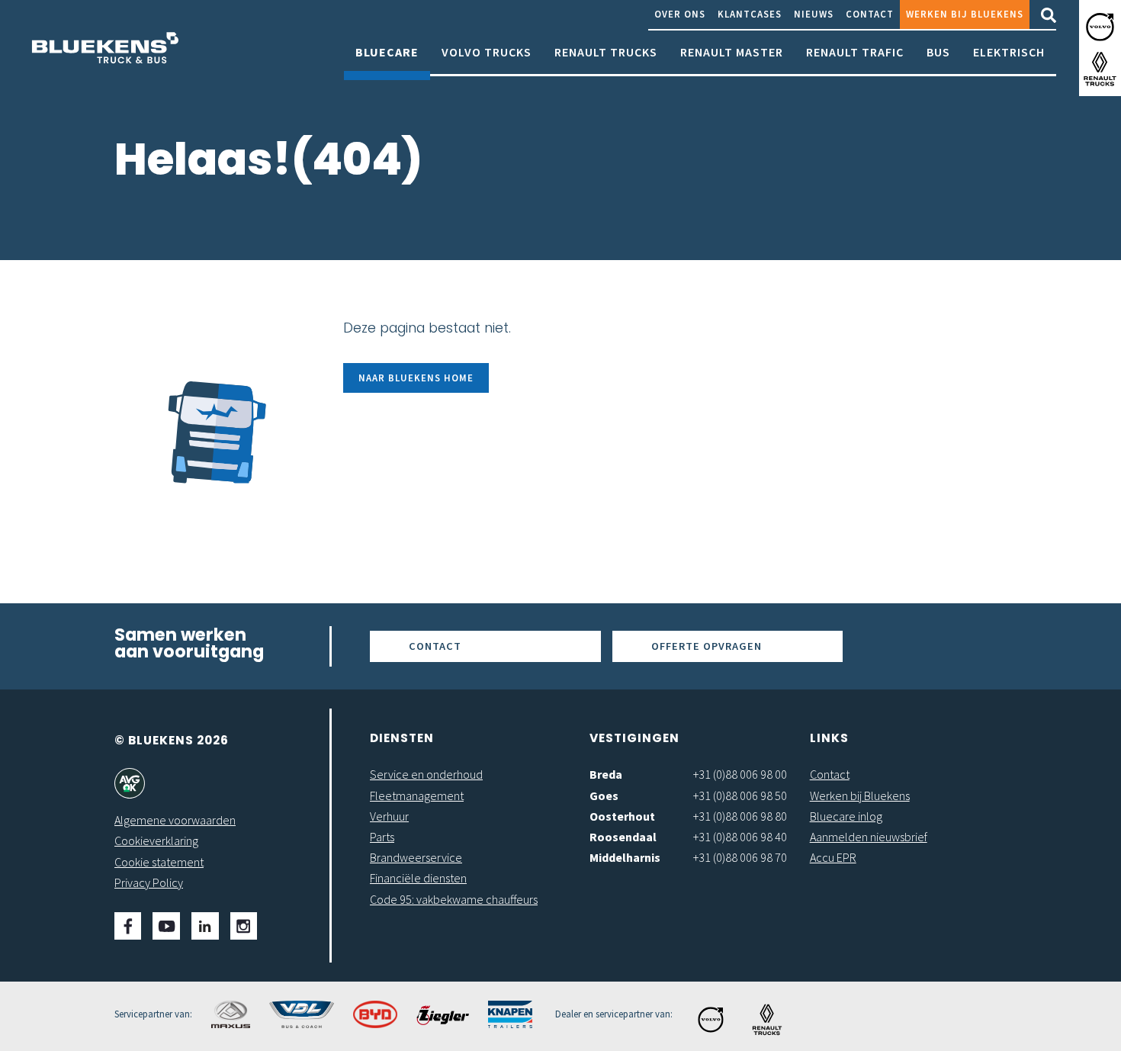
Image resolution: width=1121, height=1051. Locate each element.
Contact (870, 14)
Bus (938, 51)
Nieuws (814, 14)
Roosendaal (623, 836)
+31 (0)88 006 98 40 (740, 836)
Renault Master (731, 51)
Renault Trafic (855, 51)
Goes (603, 795)
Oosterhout (622, 816)
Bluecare (387, 51)
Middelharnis (624, 857)
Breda (605, 774)
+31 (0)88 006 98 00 (740, 774)
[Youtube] (166, 926)
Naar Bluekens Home (416, 377)
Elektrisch (1009, 51)
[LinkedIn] (205, 926)
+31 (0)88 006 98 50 (740, 795)
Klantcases (750, 14)
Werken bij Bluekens (964, 14)
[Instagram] (243, 926)
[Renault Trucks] (1100, 69)
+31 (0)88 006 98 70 (740, 857)
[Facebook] (127, 926)
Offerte (706, 646)
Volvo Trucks (487, 51)
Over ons (679, 14)
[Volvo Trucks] (1100, 27)
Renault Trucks (605, 51)
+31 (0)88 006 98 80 (740, 816)
